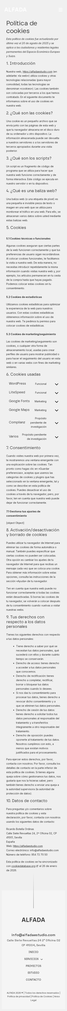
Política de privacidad (18, 996)
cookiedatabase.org (23, 865)
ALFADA (15, 10)
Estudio (33, 973)
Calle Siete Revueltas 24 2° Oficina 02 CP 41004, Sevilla (33, 942)
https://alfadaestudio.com (37, 71)
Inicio (33, 952)
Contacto (33, 980)
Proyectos (33, 966)
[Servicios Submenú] (41, 959)
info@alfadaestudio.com (33, 935)
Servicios (31, 959)
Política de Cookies (42, 996)
